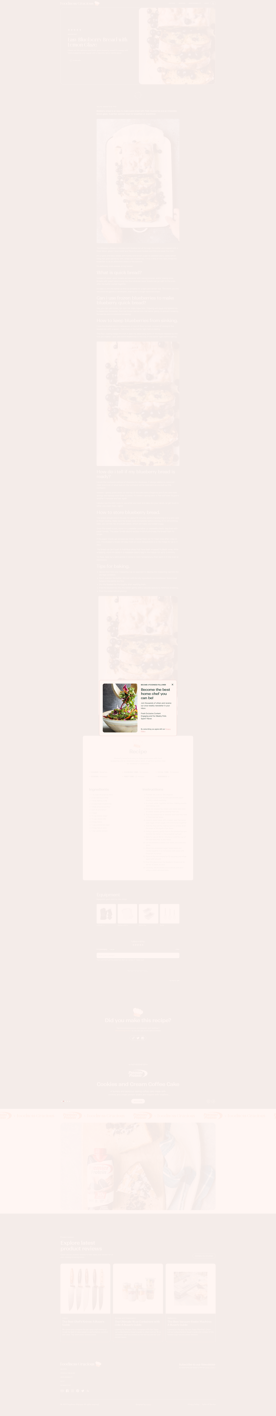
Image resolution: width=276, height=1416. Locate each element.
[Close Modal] (172, 684)
